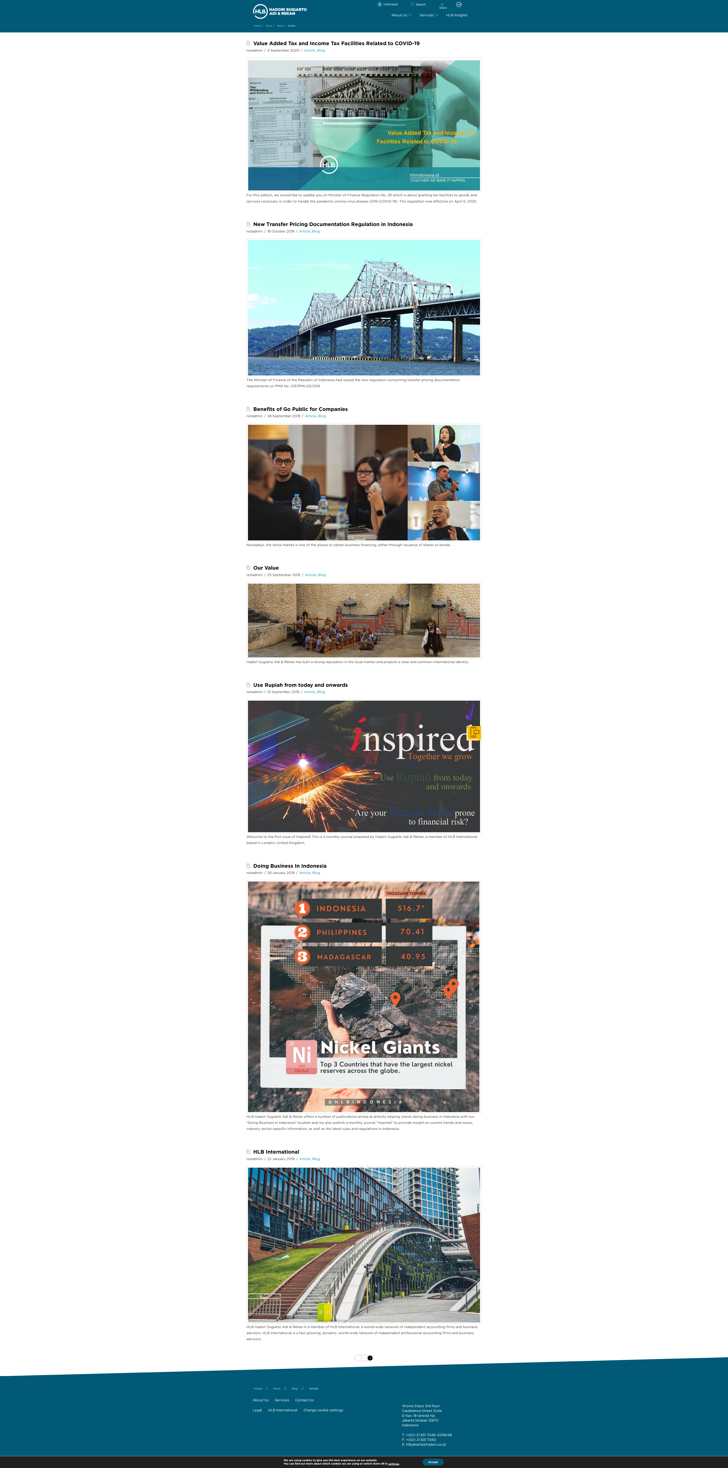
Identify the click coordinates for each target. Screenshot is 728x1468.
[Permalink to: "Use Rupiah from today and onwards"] (364, 766)
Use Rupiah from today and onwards (300, 685)
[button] (443, 6)
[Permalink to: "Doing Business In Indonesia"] (364, 997)
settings (393, 1464)
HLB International (276, 1152)
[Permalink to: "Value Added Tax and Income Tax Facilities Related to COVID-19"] (364, 125)
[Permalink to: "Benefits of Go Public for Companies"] (364, 482)
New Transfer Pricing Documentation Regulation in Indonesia (333, 224)
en (459, 4)
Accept (433, 1462)
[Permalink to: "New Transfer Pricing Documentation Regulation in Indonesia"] (364, 307)
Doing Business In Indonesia (290, 866)
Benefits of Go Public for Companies (300, 409)
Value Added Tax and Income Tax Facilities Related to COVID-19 (336, 43)
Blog (321, 50)
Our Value (266, 568)
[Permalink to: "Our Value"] (364, 620)
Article (309, 50)
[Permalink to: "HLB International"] (364, 1245)
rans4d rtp (426, 1416)
